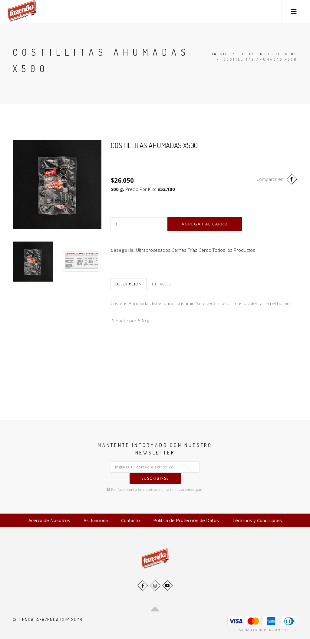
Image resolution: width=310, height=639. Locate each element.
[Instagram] (155, 585)
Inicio (220, 54)
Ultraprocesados (153, 250)
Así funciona (96, 520)
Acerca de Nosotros (49, 520)
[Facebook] (291, 179)
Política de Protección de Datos (186, 520)
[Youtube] (167, 585)
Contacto (130, 520)
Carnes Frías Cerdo (191, 250)
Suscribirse (155, 478)
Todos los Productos (268, 54)
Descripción (128, 284)
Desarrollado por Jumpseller (265, 630)
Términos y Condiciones (257, 520)
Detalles (161, 284)
